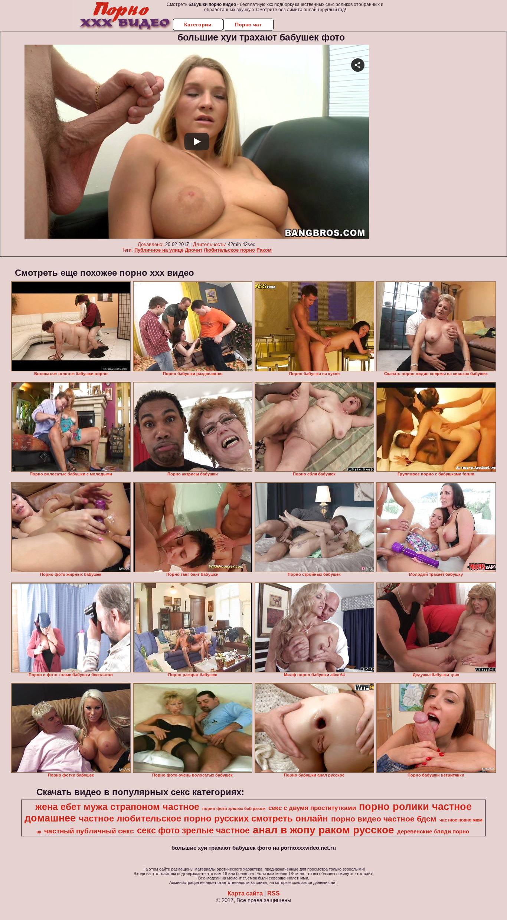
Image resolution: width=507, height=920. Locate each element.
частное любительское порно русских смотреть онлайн (203, 818)
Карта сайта (245, 893)
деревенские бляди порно (433, 832)
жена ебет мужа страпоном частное (117, 806)
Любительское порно (229, 250)
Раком (264, 250)
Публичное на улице (158, 250)
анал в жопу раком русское (323, 830)
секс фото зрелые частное (193, 830)
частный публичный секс (89, 831)
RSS (273, 893)
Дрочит (193, 250)
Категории (198, 25)
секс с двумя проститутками (312, 807)
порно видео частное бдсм (383, 818)
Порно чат (248, 25)
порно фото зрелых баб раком (233, 808)
